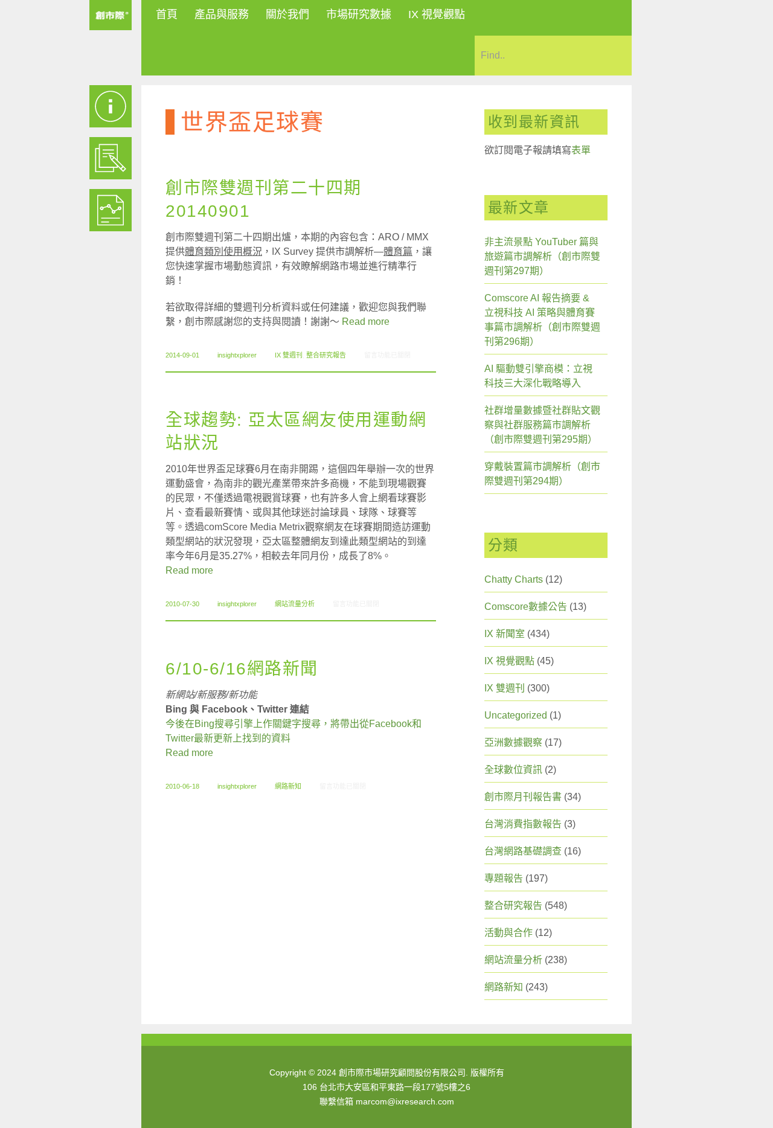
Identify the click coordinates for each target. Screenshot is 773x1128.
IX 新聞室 (504, 634)
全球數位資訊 (513, 769)
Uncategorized (515, 715)
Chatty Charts (513, 579)
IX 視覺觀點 (436, 14)
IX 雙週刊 (289, 355)
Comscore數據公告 (525, 606)
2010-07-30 (182, 603)
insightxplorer (237, 355)
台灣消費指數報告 (523, 824)
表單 (581, 150)
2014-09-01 (182, 355)
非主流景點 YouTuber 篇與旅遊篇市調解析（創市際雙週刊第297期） (542, 256)
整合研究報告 (326, 355)
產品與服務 (221, 14)
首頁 (167, 14)
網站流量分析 (295, 603)
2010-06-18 (182, 786)
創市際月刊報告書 (523, 797)
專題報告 (503, 878)
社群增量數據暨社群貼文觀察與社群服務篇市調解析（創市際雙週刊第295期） (542, 424)
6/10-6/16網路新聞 (241, 668)
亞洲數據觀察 (513, 742)
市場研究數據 (358, 14)
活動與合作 (508, 933)
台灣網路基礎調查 (523, 851)
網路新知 (288, 786)
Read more (366, 321)
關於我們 (287, 14)
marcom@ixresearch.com (405, 1101)
